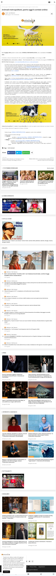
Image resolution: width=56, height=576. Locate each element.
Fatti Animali (11, 7)
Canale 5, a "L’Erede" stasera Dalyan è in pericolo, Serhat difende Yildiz (22, 305)
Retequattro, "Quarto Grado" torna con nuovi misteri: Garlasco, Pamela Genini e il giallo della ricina (28, 321)
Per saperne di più (7, 568)
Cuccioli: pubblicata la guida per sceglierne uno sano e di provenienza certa (45, 182)
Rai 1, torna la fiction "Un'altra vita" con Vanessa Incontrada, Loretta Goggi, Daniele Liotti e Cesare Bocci (26, 274)
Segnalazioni (42, 567)
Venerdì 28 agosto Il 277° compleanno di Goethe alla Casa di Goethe (21, 291)
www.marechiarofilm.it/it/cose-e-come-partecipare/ (20, 79)
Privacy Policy (33, 567)
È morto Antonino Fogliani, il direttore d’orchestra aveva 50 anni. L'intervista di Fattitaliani (13, 376)
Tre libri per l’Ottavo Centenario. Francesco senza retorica (40, 542)
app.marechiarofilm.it (22, 137)
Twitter (19, 152)
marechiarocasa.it (15, 75)
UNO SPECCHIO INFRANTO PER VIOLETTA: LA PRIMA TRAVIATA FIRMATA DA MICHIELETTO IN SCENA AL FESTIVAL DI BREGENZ (40, 402)
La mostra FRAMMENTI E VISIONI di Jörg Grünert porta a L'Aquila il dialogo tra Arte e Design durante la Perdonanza (27, 337)
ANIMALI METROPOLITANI (33, 67)
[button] (54, 2)
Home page (5, 7)
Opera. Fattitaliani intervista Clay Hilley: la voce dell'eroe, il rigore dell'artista (13, 401)
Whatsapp (26, 152)
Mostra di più (50, 168)
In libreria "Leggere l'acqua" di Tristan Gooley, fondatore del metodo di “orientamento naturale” (40, 517)
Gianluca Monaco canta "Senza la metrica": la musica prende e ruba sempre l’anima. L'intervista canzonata (40, 435)
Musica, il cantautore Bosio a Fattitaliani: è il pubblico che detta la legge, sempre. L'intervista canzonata (14, 461)
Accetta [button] (6, 571)
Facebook (12, 152)
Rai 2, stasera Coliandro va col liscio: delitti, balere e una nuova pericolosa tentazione (26, 298)
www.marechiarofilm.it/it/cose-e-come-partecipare (26, 61)
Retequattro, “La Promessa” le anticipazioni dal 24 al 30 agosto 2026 (21, 329)
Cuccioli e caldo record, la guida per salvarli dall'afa (27, 181)
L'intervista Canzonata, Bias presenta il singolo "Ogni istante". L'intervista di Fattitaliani (41, 460)
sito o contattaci (15, 70)
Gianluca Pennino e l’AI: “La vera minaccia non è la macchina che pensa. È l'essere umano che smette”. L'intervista (15, 517)
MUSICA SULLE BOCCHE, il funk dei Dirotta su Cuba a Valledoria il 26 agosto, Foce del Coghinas (28, 344)
